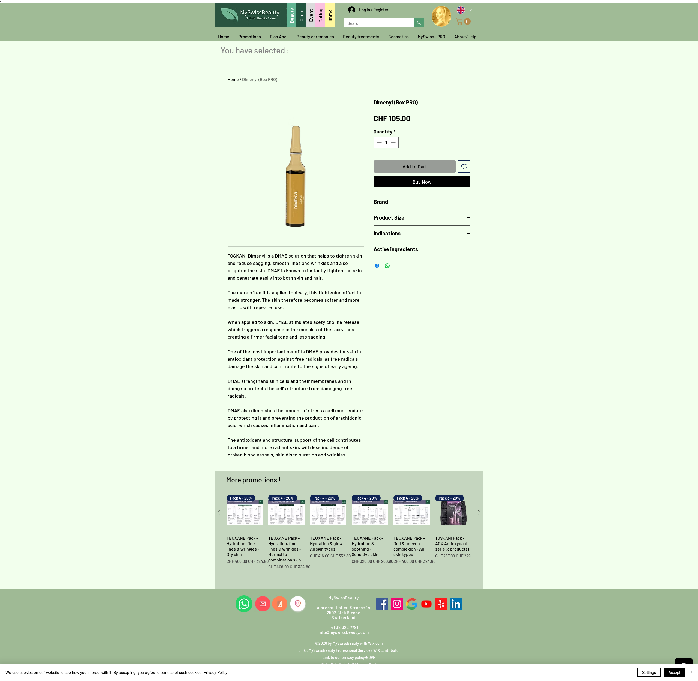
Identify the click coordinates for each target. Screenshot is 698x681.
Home (233, 79)
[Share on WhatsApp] (387, 265)
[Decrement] (378, 142)
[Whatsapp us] (244, 603)
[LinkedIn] (456, 604)
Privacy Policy (215, 672)
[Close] (691, 672)
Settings (649, 672)
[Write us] (262, 603)
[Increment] (393, 142)
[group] (349, 539)
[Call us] (279, 603)
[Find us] (298, 603)
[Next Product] (479, 512)
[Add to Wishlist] (464, 166)
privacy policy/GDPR (358, 657)
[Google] (412, 604)
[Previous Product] (218, 512)
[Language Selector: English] (464, 10)
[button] (464, 21)
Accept (674, 672)
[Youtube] (426, 604)
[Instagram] (397, 604)
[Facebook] (382, 604)
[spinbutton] (386, 142)
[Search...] (419, 22)
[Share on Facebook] (377, 265)
